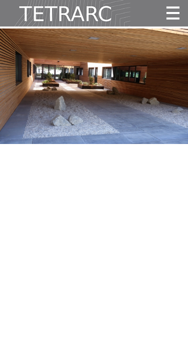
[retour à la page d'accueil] (65, 13)
